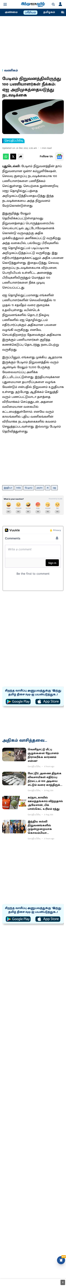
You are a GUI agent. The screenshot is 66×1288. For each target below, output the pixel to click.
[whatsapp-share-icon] (6, 158)
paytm (40, 488)
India (18, 488)
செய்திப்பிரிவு (14, 140)
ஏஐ (54, 488)
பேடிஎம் (28, 488)
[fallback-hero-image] (14, 754)
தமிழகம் (49, 12)
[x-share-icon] (13, 158)
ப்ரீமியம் (30, 12)
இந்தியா (8, 488)
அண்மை (11, 12)
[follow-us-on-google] (59, 156)
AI (48, 488)
